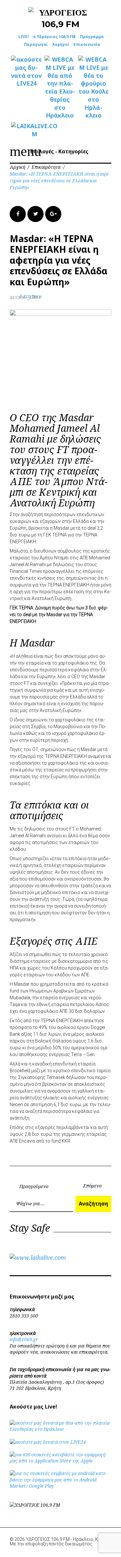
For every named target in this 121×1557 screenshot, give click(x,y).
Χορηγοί (60, 44)
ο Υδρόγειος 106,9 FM (54, 36)
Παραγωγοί (36, 44)
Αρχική (17, 167)
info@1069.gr (24, 1339)
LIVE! (23, 36)
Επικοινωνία (87, 44)
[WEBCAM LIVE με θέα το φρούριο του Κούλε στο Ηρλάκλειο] (93, 87)
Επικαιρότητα (46, 167)
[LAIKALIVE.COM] (26, 130)
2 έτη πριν (30, 296)
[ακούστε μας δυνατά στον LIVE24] (26, 71)
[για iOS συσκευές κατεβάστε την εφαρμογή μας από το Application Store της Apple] (60, 1461)
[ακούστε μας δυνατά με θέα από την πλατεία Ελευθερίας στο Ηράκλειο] (60, 1429)
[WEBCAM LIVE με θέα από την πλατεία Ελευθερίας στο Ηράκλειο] (60, 87)
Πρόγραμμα (92, 36)
